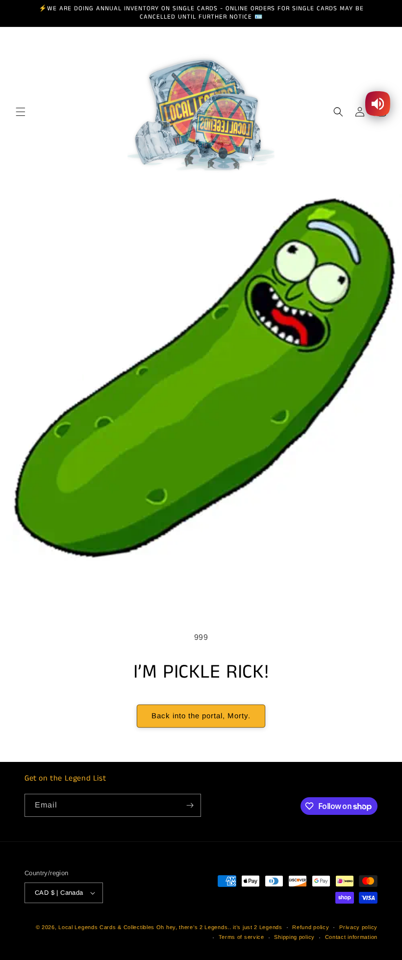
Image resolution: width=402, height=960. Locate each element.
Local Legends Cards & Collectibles (106, 927)
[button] (20, 112)
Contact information (351, 937)
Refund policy (310, 927)
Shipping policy (294, 937)
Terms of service (241, 937)
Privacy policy (358, 927)
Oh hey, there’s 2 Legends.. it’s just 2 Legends (219, 927)
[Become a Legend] (190, 805)
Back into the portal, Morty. (201, 715)
